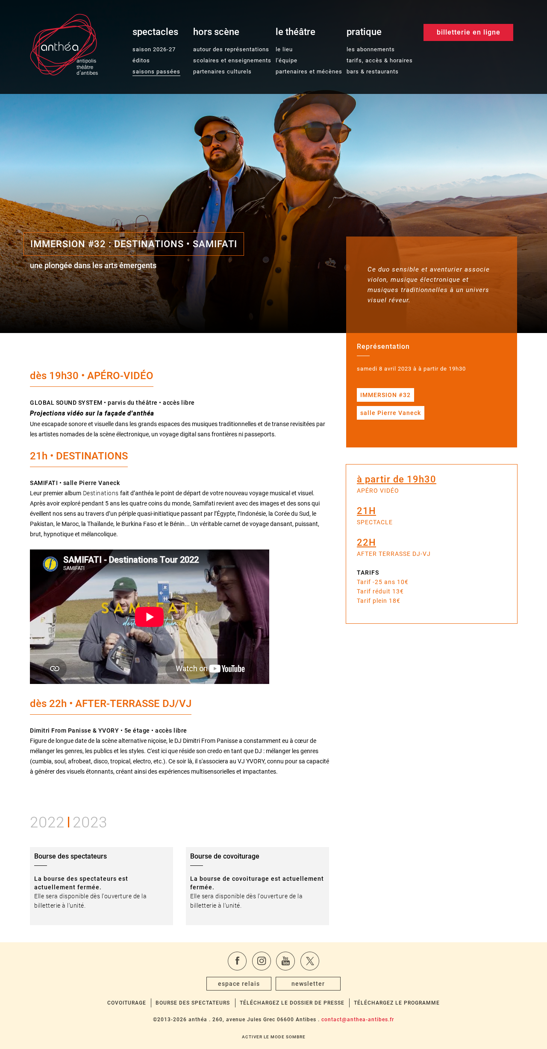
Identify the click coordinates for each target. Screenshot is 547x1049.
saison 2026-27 (154, 49)
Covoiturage (126, 1003)
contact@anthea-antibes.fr (357, 1020)
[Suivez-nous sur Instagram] (261, 961)
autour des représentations (231, 49)
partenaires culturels (222, 71)
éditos (141, 60)
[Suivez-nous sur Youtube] (285, 961)
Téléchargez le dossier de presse (292, 1003)
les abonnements (371, 49)
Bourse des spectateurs (193, 1003)
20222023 (68, 821)
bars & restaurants (373, 71)
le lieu (284, 49)
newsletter (308, 983)
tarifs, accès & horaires (380, 60)
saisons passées (156, 71)
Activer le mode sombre (274, 1036)
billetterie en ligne (468, 32)
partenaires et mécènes (309, 71)
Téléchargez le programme (397, 1003)
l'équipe (286, 60)
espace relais (239, 983)
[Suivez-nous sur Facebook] (237, 961)
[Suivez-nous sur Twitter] (309, 961)
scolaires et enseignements (232, 60)
